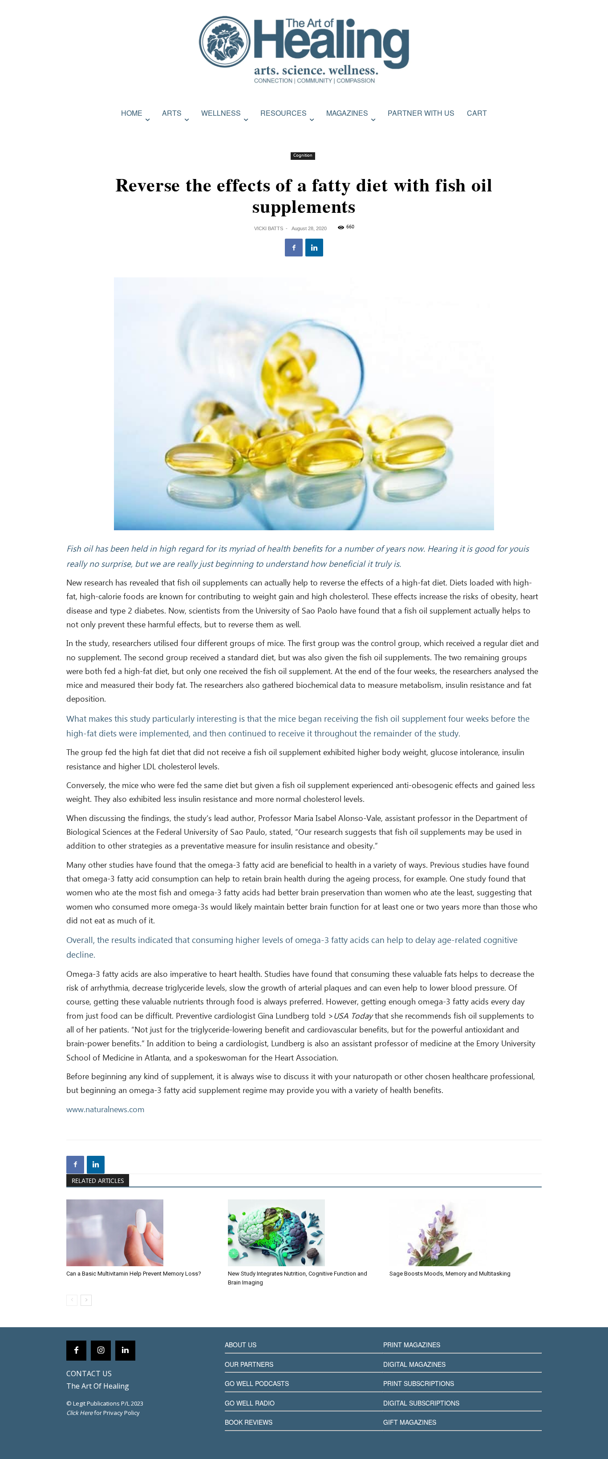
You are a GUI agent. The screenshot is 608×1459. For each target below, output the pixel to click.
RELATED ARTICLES (98, 1181)
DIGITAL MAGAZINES (414, 1364)
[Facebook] (294, 247)
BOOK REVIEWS (248, 1422)
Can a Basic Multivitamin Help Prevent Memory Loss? (133, 1273)
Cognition (302, 155)
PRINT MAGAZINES (411, 1344)
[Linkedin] (314, 247)
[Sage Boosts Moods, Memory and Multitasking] (465, 1232)
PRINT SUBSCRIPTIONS (418, 1383)
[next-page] (86, 1300)
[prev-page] (71, 1300)
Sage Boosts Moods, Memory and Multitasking (450, 1273)
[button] (532, 132)
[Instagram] (101, 1351)
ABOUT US (240, 1344)
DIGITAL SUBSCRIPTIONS (421, 1402)
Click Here (79, 1413)
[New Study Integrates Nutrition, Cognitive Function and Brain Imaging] (304, 1232)
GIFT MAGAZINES (409, 1422)
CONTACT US (89, 1373)
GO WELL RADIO (250, 1402)
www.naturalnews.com (105, 1110)
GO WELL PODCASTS (257, 1383)
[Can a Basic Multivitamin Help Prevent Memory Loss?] (142, 1232)
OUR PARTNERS (249, 1364)
